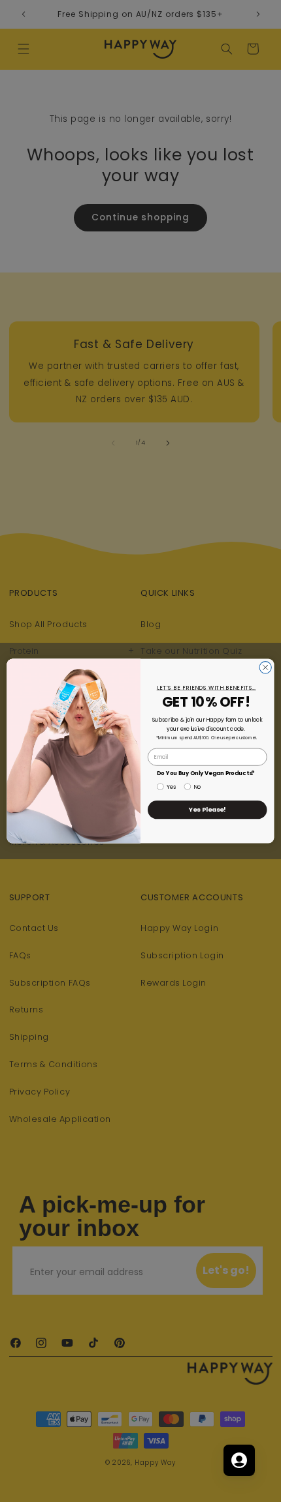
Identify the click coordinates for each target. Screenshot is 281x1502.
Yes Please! (207, 809)
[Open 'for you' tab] (239, 1460)
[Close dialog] (265, 667)
